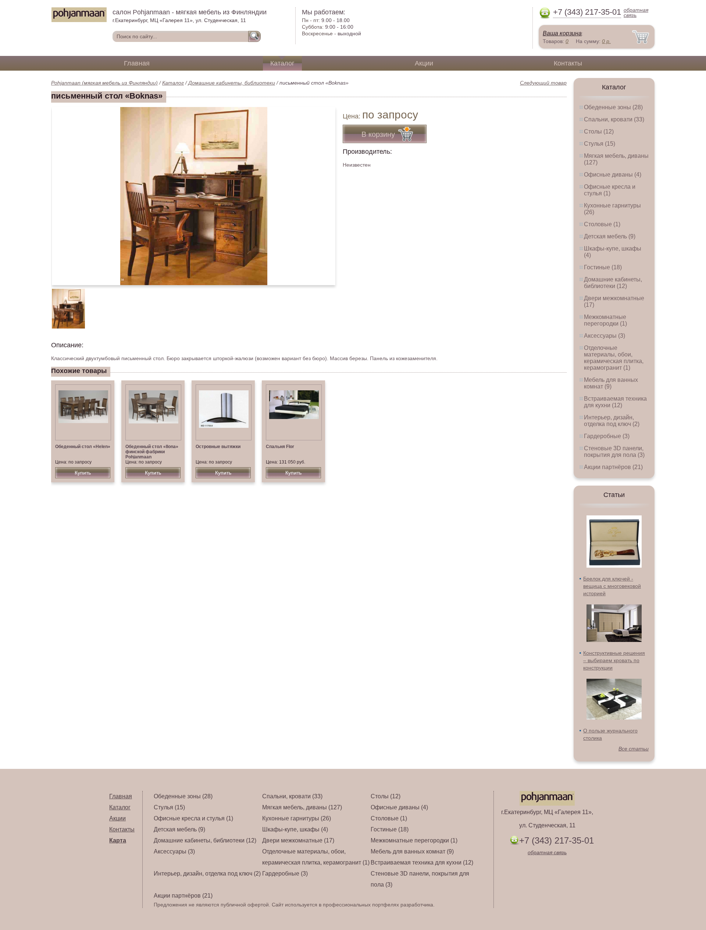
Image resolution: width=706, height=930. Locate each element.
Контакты (568, 63)
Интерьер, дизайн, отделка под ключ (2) (611, 420)
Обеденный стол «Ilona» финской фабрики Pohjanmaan (151, 451)
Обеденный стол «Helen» (82, 446)
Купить (83, 473)
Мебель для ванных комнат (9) (611, 383)
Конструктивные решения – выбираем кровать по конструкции (614, 660)
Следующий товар (543, 83)
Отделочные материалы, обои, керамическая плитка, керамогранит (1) (613, 358)
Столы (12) (599, 131)
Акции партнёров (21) (613, 467)
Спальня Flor (280, 446)
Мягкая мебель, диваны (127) (302, 807)
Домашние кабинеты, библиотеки (231, 83)
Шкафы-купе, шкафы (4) (295, 829)
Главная (137, 63)
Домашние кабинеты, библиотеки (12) (613, 282)
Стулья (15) (599, 144)
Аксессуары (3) (604, 336)
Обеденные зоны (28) (613, 107)
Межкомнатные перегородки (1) (605, 320)
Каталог (282, 63)
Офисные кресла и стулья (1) (609, 190)
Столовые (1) (602, 224)
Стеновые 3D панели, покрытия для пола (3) (614, 451)
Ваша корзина (562, 33)
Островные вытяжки (218, 446)
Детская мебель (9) (609, 236)
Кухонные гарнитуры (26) (296, 818)
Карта (117, 840)
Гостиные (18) (603, 267)
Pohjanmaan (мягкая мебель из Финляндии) (104, 83)
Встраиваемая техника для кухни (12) (615, 401)
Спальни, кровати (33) (614, 119)
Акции (424, 63)
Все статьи (633, 749)
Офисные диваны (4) (612, 174)
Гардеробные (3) (607, 436)
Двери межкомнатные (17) (298, 840)
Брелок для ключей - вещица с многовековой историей (612, 586)
